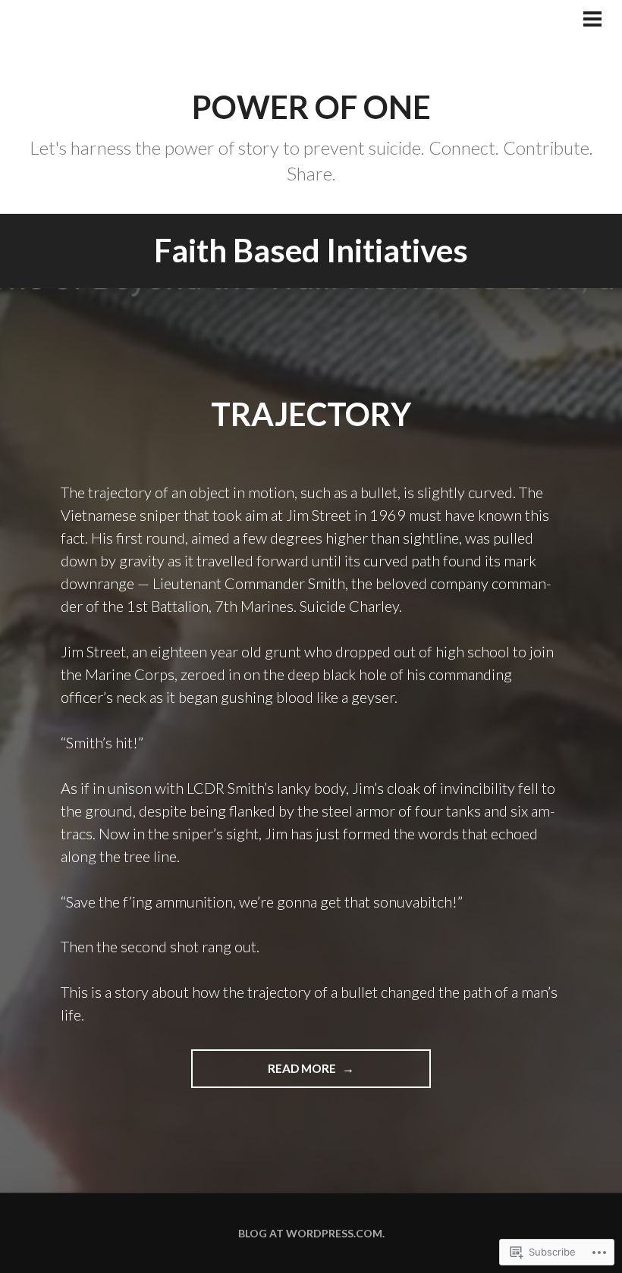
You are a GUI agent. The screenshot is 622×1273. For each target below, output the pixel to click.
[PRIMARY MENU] (592, 20)
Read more (264, 1068)
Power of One (311, 107)
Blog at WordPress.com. (311, 1233)
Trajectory (311, 414)
